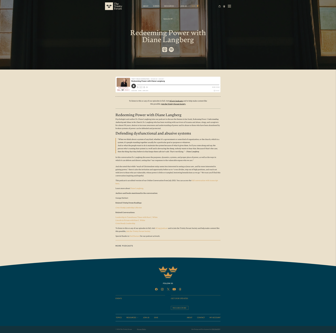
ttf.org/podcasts (176, 101)
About (189, 318)
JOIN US (183, 6)
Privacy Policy (141, 329)
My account (215, 318)
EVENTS (156, 6)
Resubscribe (180, 308)
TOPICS (119, 318)
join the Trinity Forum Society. (173, 104)
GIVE (194, 6)
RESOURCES (169, 6)
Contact (201, 318)
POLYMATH (216, 329)
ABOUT (145, 6)
